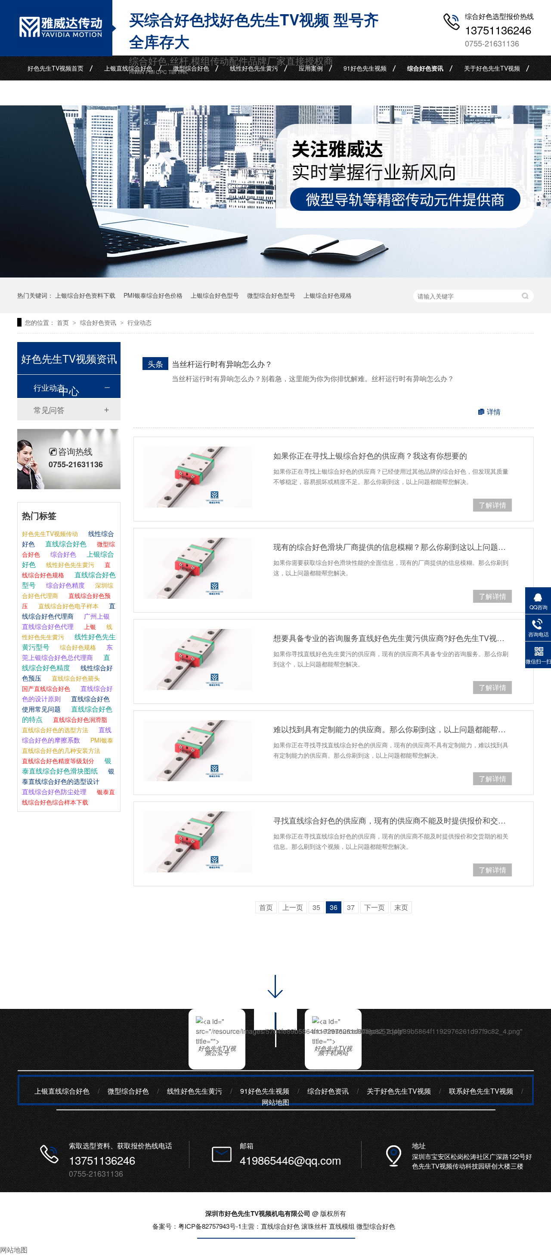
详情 (494, 411)
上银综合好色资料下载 (85, 295)
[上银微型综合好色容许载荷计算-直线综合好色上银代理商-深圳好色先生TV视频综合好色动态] (60, 46)
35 (316, 907)
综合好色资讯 (425, 68)
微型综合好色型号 (271, 295)
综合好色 (62, 553)
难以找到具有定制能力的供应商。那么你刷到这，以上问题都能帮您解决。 (392, 728)
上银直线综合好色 (128, 68)
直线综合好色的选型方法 (55, 729)
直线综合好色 (65, 544)
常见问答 (49, 409)
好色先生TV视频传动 (50, 533)
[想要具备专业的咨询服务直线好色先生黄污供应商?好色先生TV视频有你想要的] (197, 659)
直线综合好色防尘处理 (54, 791)
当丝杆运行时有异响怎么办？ (222, 363)
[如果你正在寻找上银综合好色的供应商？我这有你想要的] (197, 477)
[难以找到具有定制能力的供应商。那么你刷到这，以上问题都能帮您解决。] (197, 750)
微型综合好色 (191, 68)
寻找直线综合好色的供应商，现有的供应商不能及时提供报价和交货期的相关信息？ (392, 820)
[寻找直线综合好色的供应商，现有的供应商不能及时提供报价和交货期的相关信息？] (197, 842)
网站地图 (275, 1102)
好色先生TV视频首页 (56, 68)
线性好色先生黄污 (254, 68)
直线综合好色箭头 (75, 678)
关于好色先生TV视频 (492, 68)
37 (351, 907)
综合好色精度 (64, 584)
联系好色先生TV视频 (56, 93)
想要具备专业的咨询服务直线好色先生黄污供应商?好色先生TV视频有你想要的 (392, 637)
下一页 (374, 907)
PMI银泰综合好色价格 (153, 295)
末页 (401, 907)
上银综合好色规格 (327, 295)
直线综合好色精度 (66, 662)
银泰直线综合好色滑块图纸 (66, 765)
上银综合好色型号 (215, 295)
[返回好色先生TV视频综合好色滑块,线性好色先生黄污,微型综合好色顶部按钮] (275, 1050)
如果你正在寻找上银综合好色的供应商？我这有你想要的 (370, 455)
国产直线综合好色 (46, 688)
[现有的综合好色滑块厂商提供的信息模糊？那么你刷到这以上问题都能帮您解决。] (197, 568)
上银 (89, 626)
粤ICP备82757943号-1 (209, 1225)
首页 (64, 322)
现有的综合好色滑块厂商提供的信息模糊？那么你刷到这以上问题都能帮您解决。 (392, 546)
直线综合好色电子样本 (68, 605)
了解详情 (492, 505)
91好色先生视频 (365, 68)
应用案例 (311, 68)
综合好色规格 (77, 647)
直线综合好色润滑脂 (79, 719)
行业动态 (139, 322)
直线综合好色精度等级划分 (58, 760)
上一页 (292, 907)
